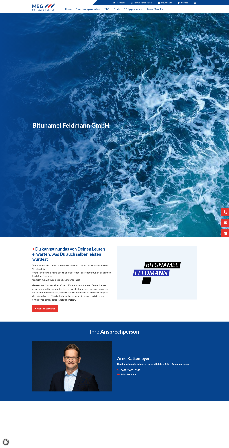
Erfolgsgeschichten (133, 9)
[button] (6, 442)
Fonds (116, 9)
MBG (106, 9)
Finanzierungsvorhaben (88, 9)
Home (68, 9)
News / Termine (155, 9)
